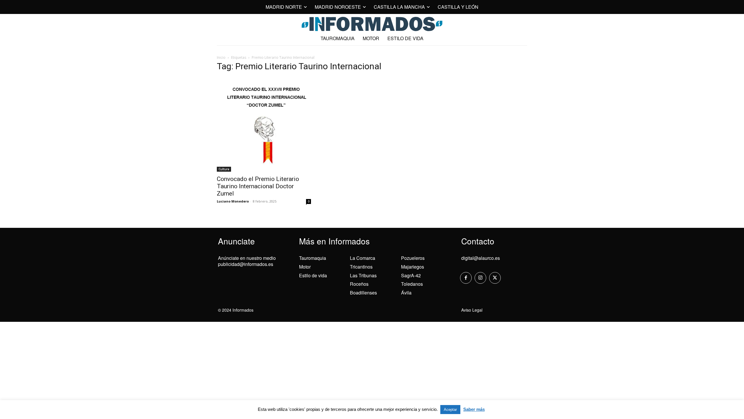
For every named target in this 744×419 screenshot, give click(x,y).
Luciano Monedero (233, 201)
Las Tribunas (363, 275)
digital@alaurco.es (480, 258)
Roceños (359, 283)
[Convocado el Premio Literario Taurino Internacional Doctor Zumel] (264, 124)
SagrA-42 (411, 275)
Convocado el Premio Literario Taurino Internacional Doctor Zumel (258, 186)
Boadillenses (363, 292)
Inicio (221, 57)
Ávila (406, 292)
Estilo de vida (313, 275)
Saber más (474, 409)
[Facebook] (466, 278)
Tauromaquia (312, 258)
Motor (305, 266)
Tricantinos (361, 266)
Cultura (224, 169)
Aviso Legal (471, 310)
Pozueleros (413, 258)
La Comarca (362, 258)
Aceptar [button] (450, 409)
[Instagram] (480, 278)
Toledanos (412, 283)
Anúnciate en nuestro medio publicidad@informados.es (247, 261)
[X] (495, 278)
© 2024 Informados (235, 310)
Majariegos (412, 266)
